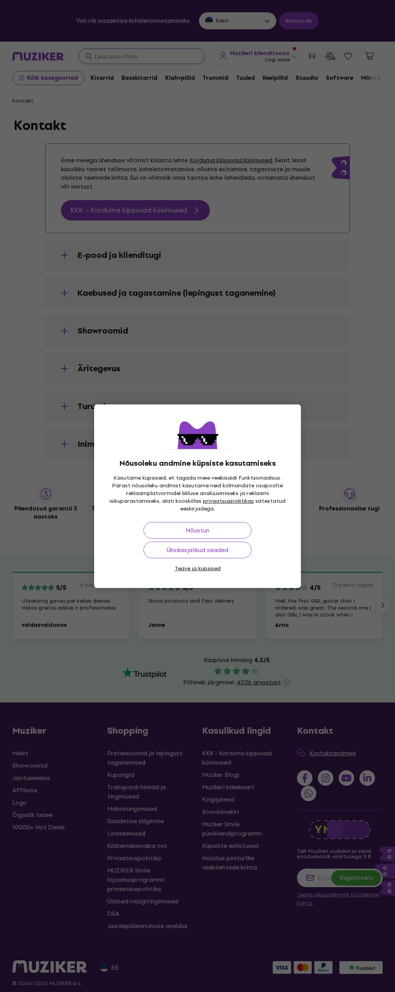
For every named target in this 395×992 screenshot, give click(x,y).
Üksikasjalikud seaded (197, 550)
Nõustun (197, 530)
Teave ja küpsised (198, 568)
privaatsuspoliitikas (228, 501)
